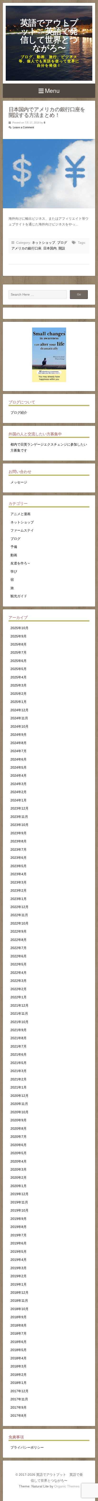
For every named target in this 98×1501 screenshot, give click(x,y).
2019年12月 (19, 1194)
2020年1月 (18, 1186)
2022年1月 (18, 997)
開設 (62, 248)
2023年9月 (18, 833)
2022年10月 (19, 923)
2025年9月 (18, 636)
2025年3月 (18, 685)
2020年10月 (19, 1112)
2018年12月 (19, 1292)
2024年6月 (18, 759)
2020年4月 (18, 1161)
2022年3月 (18, 981)
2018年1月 (18, 1383)
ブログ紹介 (18, 412)
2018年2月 (18, 1375)
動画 (13, 555)
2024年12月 (19, 710)
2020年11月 (19, 1104)
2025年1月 (18, 702)
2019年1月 (18, 1284)
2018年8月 (18, 1325)
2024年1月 (18, 800)
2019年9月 (18, 1219)
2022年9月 (18, 931)
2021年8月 (18, 1038)
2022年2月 (18, 989)
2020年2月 (18, 1177)
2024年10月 (19, 726)
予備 (13, 547)
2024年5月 (18, 767)
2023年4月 (18, 874)
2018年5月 (18, 1350)
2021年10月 (19, 1022)
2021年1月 (18, 1087)
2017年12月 (19, 1391)
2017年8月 (18, 1415)
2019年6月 (18, 1243)
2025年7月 (18, 652)
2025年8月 (18, 644)
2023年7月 (18, 849)
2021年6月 (18, 1054)
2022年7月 (18, 948)
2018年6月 (18, 1342)
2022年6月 (18, 956)
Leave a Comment (23, 127)
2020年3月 (18, 1169)
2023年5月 (18, 866)
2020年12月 (19, 1096)
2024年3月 (18, 784)
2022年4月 (18, 972)
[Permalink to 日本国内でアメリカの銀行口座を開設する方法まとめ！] (49, 173)
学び (13, 571)
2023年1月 (18, 899)
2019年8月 (18, 1227)
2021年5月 (18, 1063)
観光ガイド (18, 596)
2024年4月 (18, 775)
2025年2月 (18, 694)
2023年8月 (18, 841)
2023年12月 (19, 808)
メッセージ (18, 482)
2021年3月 (18, 1071)
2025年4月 (18, 677)
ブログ (62, 242)
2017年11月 (19, 1399)
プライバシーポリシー (27, 1447)
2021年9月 (18, 1030)
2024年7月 (18, 751)
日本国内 (50, 248)
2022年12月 (19, 907)
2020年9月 (18, 1120)
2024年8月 (18, 743)
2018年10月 (19, 1309)
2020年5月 (18, 1153)
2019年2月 (18, 1276)
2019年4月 (18, 1260)
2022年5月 (18, 964)
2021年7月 (18, 1046)
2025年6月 (18, 661)
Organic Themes (66, 1486)
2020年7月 (18, 1136)
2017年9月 (18, 1407)
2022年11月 (19, 915)
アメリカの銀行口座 (26, 248)
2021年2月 (18, 1079)
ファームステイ (22, 530)
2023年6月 (18, 858)
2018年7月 (18, 1333)
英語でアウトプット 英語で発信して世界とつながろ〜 (49, 35)
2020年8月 (18, 1128)
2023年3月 (18, 882)
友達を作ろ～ (20, 563)
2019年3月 (18, 1268)
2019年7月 (18, 1235)
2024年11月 (19, 718)
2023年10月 (19, 825)
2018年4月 (18, 1358)
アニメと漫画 (20, 514)
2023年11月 (19, 817)
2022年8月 (18, 940)
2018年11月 (19, 1300)
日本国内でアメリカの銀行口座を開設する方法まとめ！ (47, 112)
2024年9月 (18, 734)
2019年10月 (19, 1210)
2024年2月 (18, 792)
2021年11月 (19, 1013)
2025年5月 (18, 669)
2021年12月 (19, 1005)
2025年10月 (19, 628)
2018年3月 (18, 1366)
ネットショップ (43, 242)
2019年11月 (19, 1202)
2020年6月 (18, 1145)
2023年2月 (18, 890)
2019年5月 (18, 1251)
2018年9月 (18, 1317)
